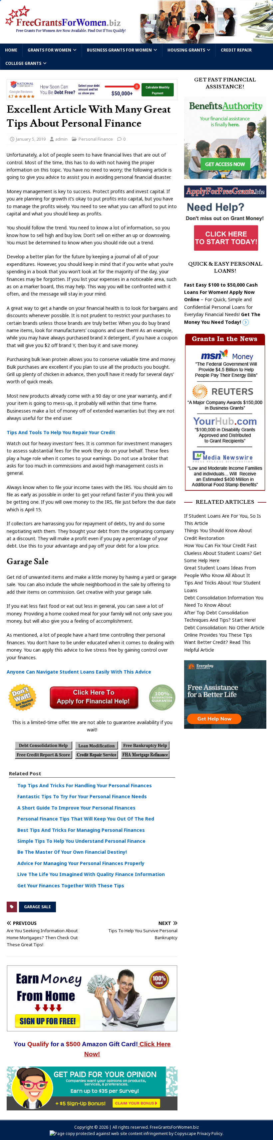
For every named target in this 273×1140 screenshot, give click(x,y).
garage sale (37, 907)
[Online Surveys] (92, 1106)
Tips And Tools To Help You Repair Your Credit (61, 432)
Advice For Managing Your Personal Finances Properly (80, 863)
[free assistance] (225, 724)
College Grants (23, 63)
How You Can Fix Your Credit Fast (220, 545)
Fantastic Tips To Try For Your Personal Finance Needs (82, 796)
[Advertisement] (225, 776)
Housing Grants (186, 50)
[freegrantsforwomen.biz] (136, 40)
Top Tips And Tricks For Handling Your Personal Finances (84, 785)
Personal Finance (96, 139)
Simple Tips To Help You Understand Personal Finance (81, 841)
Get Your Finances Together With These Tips (70, 885)
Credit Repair (236, 50)
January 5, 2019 (31, 139)
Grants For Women (49, 50)
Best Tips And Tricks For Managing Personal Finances (81, 830)
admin (61, 139)
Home (11, 50)
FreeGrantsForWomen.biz (174, 1127)
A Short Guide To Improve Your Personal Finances (76, 808)
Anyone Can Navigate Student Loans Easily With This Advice (79, 672)
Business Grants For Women (119, 50)
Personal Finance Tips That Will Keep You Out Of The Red (85, 819)
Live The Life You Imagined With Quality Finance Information (91, 874)
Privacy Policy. (210, 1133)
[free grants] (225, 250)
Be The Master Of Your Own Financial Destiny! (72, 852)
